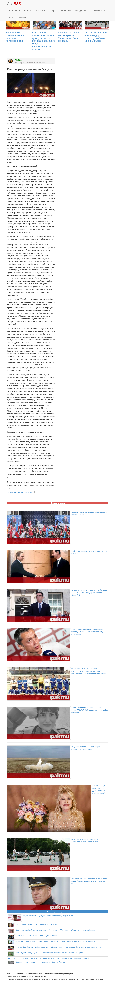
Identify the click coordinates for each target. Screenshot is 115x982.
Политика (39, 10)
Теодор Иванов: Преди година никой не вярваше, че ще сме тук (47, 915)
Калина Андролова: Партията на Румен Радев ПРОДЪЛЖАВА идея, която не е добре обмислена (89, 709)
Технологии (23, 17)
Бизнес (27, 10)
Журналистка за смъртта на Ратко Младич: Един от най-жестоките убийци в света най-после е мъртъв (49, 958)
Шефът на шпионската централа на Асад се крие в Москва (89, 552)
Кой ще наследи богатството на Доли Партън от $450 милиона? (98, 789)
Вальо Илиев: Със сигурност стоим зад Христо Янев (36, 935)
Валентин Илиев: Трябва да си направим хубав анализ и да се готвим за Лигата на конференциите (55, 941)
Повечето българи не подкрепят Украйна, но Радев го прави (69, 36)
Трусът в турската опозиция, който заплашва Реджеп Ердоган (89, 513)
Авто (11, 17)
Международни (82, 10)
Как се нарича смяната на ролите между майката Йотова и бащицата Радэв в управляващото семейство (43, 40)
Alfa (14, 3)
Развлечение (99, 10)
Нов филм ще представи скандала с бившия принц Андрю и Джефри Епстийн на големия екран (89, 880)
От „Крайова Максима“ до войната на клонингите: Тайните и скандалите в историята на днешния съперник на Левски (88, 670)
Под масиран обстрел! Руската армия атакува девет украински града (86, 747)
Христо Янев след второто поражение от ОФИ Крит (36, 924)
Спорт (52, 10)
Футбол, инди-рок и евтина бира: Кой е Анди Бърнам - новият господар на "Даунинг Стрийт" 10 (89, 592)
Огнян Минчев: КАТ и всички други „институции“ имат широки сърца (96, 36)
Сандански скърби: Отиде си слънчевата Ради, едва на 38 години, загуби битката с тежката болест (55, 930)
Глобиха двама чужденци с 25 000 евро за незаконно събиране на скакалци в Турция (49, 952)
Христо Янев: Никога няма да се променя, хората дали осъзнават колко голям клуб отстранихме (88, 631)
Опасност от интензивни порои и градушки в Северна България (41, 962)
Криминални (65, 10)
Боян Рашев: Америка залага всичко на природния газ (15, 36)
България (14, 10)
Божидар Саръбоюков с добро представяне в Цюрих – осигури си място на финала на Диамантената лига (58, 947)
